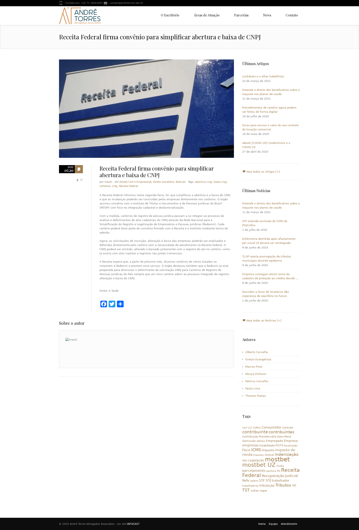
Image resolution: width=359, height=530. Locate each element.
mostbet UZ (259, 465)
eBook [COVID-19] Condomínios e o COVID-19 (266, 145)
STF (262, 480)
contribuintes (281, 432)
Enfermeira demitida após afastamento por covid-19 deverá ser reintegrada (268, 241)
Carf (244, 427)
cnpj (114, 186)
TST (246, 490)
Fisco (246, 450)
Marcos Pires (253, 366)
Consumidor (272, 427)
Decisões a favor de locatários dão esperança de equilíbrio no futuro (265, 294)
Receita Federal (128, 186)
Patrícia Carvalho (256, 381)
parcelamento (254, 471)
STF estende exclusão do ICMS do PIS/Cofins (264, 223)
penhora (271, 471)
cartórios (105, 186)
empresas (250, 445)
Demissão (249, 440)
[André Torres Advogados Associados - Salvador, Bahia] (80, 15)
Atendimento (289, 524)
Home (262, 524)
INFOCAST (133, 524)
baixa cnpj (220, 181)
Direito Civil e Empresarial (135, 181)
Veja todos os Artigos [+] (262, 171)
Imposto (268, 450)
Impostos (258, 455)
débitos (261, 441)
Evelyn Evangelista (258, 359)
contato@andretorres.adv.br (126, 3)
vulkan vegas (259, 490)
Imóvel (269, 454)
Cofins (257, 427)
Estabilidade (267, 445)
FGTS (279, 445)
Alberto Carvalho (256, 352)
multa (280, 466)
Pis (278, 470)
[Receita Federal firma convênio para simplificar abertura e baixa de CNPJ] (146, 108)
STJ (268, 480)
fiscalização (291, 445)
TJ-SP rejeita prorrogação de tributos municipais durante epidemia (266, 258)
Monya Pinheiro (255, 374)
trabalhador (280, 480)
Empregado (274, 440)
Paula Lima (252, 388)
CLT (250, 427)
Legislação (256, 460)
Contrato (287, 427)
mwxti (108, 181)
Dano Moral (284, 436)
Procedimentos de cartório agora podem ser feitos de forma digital (269, 109)
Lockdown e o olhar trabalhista (263, 76)
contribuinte (255, 432)
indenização (287, 454)
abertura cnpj (203, 181)
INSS (244, 460)
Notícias (181, 181)
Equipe (273, 524)
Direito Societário (163, 181)
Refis (246, 480)
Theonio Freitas (255, 395)
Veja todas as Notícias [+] (263, 320)
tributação (267, 485)
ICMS (256, 449)
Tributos (283, 485)
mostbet (277, 459)
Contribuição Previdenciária (259, 436)
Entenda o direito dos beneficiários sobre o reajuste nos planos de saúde (271, 92)
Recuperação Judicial (280, 476)
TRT (294, 485)
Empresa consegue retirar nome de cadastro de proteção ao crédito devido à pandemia (270, 276)
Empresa (291, 440)
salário (254, 480)
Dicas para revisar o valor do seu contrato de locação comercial (270, 127)
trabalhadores (250, 485)
